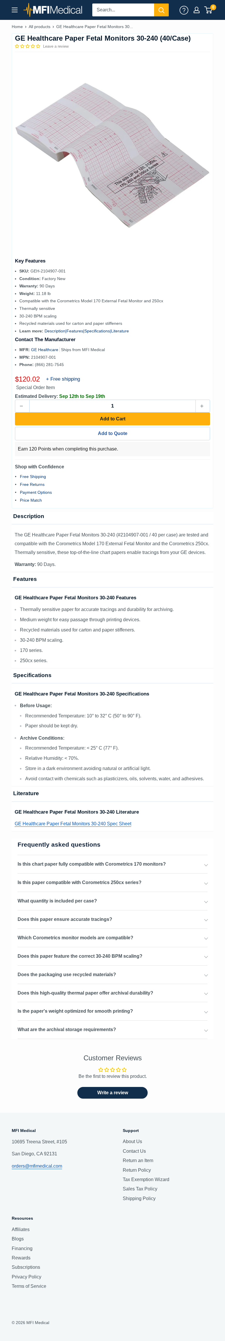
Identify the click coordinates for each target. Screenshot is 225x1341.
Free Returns (32, 484)
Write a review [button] (112, 1092)
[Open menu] (15, 10)
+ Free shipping (63, 379)
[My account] (184, 10)
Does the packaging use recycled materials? (67, 974)
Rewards (21, 1257)
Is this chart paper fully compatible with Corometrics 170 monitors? (92, 864)
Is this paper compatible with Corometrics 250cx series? (80, 882)
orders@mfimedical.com (37, 1166)
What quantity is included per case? (57, 900)
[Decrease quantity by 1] (22, 406)
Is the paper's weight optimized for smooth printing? (75, 1011)
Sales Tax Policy (140, 1188)
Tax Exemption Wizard (146, 1179)
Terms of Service (29, 1286)
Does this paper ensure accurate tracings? (65, 919)
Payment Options (36, 492)
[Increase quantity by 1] (203, 406)
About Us (132, 1141)
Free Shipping (33, 476)
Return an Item (138, 1160)
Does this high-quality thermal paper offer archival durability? (85, 992)
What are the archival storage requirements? (67, 1029)
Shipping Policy (139, 1198)
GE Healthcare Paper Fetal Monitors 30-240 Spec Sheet (73, 823)
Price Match (31, 500)
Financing (22, 1248)
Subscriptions (26, 1267)
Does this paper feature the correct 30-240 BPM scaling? (80, 956)
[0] (208, 9)
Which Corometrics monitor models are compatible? (75, 937)
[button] (28, 46)
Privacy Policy (26, 1276)
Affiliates (21, 1229)
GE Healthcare (45, 349)
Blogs (18, 1238)
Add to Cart (112, 418)
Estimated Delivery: (36, 396)
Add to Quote (112, 433)
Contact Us (134, 1151)
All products (39, 26)
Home (17, 26)
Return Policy (137, 1170)
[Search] (161, 10)
